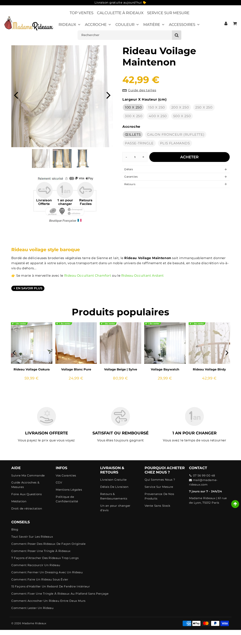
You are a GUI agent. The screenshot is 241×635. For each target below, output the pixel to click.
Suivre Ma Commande (28, 475)
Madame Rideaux (34, 623)
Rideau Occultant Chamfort (87, 275)
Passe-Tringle (139, 143)
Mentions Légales (69, 489)
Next (108, 95)
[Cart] (234, 23)
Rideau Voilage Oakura (32, 369)
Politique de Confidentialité (67, 499)
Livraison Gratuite (113, 479)
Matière (151, 24)
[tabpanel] (41, 158)
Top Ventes (81, 13)
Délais (128, 169)
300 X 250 (133, 116)
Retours (129, 184)
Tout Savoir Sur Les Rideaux (32, 536)
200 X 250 (180, 107)
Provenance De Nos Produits (159, 496)
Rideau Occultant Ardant (142, 275)
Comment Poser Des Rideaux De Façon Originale (48, 544)
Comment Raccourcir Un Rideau (35, 565)
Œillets (133, 134)
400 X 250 (158, 116)
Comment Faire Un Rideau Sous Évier (39, 579)
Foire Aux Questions (26, 494)
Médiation (18, 501)
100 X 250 (133, 107)
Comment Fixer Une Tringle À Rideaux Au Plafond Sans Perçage (59, 593)
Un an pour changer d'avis (115, 508)
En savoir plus (29, 288)
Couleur (124, 24)
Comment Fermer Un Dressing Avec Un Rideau (47, 572)
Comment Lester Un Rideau (32, 608)
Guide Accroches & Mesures (25, 485)
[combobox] (129, 35)
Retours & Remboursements (113, 496)
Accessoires (182, 24)
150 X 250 (156, 107)
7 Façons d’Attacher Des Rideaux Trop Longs (45, 558)
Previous (15, 95)
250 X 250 (203, 107)
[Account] (226, 23)
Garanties (131, 176)
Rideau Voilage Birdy (209, 369)
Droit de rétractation (26, 508)
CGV (59, 482)
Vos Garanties (66, 475)
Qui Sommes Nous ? (160, 479)
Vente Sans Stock (157, 505)
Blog (14, 529)
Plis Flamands (175, 143)
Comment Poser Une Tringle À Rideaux (41, 551)
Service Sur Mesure (168, 13)
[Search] (176, 35)
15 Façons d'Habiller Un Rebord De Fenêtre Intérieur (50, 586)
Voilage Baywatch (165, 369)
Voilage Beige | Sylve (120, 369)
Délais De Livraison (114, 487)
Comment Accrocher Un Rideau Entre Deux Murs (48, 601)
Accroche (96, 24)
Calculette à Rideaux (120, 13)
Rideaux (67, 24)
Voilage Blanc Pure (76, 369)
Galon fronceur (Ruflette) (175, 134)
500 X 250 (182, 116)
